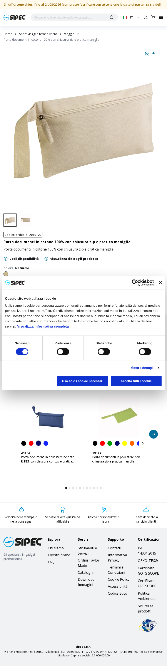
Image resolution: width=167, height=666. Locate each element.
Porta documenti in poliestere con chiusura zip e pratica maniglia (116, 459)
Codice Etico (117, 593)
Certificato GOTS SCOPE (148, 571)
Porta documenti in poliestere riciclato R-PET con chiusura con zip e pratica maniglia (47, 461)
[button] (132, 17)
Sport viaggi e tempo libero (38, 34)
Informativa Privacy (117, 558)
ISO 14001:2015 (147, 551)
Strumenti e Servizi (87, 551)
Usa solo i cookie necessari (82, 381)
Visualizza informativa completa (43, 326)
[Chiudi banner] (160, 282)
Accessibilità (117, 586)
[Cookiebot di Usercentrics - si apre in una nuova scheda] (135, 282)
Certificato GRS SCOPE (147, 583)
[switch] (63, 351)
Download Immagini (86, 582)
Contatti (114, 548)
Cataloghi (86, 572)
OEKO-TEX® (148, 560)
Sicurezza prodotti (145, 609)
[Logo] (14, 17)
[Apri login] (145, 17)
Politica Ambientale (147, 596)
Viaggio (69, 34)
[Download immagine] (153, 53)
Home (7, 34)
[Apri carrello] (153, 17)
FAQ (51, 562)
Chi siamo (56, 548)
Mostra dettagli (142, 368)
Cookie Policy (118, 579)
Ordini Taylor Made (88, 563)
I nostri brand (59, 555)
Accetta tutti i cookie (136, 381)
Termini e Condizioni (116, 570)
